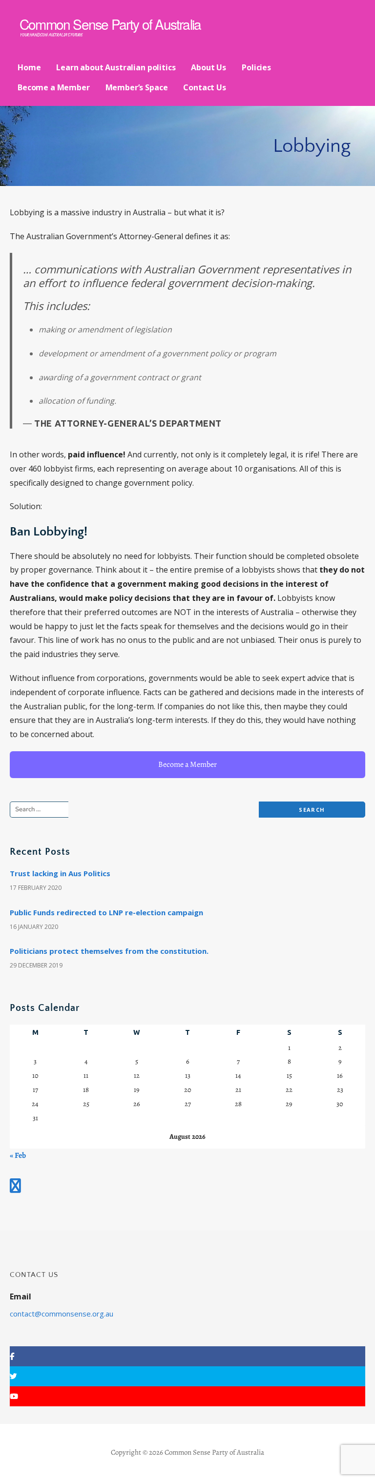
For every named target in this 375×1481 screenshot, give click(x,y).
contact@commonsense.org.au (61, 1313)
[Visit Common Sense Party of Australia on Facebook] (15, 1186)
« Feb (18, 1155)
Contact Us (204, 87)
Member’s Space (136, 87)
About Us (208, 67)
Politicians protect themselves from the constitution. (109, 951)
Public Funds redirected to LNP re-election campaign (106, 912)
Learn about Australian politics (115, 67)
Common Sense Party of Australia (110, 24)
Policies (256, 67)
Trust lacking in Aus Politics (60, 873)
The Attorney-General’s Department (128, 423)
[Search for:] (51, 810)
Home (29, 67)
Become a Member (54, 87)
